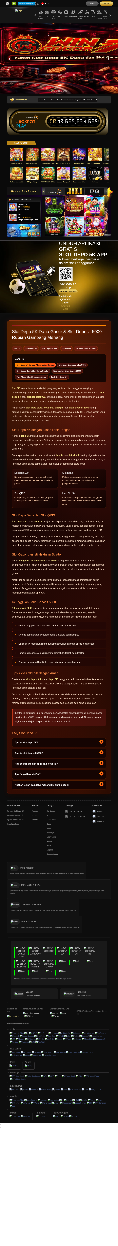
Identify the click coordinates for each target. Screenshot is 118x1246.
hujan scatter (38, 560)
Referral (35, 819)
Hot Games (40, 17)
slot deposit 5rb (34, 679)
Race (60, 16)
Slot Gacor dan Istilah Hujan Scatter (32, 371)
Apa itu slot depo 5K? (26, 742)
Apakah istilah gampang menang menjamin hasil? (42, 785)
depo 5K (25, 436)
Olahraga (73, 16)
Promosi (35, 811)
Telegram (100, 821)
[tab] (55, 191)
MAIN (18, 154)
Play (21, 126)
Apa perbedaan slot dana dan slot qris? (36, 764)
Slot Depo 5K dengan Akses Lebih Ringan (35, 365)
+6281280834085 (77, 811)
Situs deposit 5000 (22, 608)
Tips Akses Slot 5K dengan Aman (31, 377)
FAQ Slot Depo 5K (59, 377)
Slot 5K (16, 388)
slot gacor (24, 560)
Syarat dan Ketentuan (15, 819)
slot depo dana (34, 407)
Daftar (106, 4)
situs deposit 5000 (79, 407)
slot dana (48, 407)
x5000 (54, 560)
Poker (93, 16)
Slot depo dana (20, 521)
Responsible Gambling (16, 815)
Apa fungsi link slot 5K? (28, 774)
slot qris (59, 407)
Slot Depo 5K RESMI (77, 816)
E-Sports (99, 17)
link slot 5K (74, 455)
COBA (56, 203)
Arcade (87, 16)
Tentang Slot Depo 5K (15, 811)
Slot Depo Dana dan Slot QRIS (72, 365)
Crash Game (80, 17)
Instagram (101, 816)
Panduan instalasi (68, 291)
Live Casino (53, 17)
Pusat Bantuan (13, 824)
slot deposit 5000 (36, 397)
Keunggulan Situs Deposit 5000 (67, 371)
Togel (66, 16)
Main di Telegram (27, 4)
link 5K (59, 455)
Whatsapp (101, 811)
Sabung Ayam (106, 17)
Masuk (92, 4)
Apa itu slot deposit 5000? (29, 753)
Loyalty (35, 815)
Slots (47, 16)
